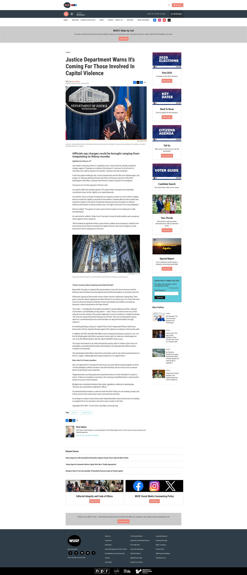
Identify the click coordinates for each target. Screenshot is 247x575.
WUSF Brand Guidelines (163, 553)
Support (130, 20)
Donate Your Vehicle (136, 562)
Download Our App (161, 540)
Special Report (167, 258)
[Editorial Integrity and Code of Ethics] (94, 486)
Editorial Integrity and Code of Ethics (94, 496)
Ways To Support (161, 545)
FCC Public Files (135, 545)
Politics (68, 52)
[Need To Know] (167, 97)
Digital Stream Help (136, 558)
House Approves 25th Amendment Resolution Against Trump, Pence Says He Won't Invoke (97, 458)
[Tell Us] (167, 133)
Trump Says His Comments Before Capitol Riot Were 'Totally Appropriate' (91, 464)
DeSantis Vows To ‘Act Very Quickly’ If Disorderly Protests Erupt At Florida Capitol (94, 471)
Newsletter (108, 545)
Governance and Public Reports (139, 540)
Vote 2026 (167, 72)
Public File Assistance (136, 549)
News (66, 20)
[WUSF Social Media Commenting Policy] (154, 486)
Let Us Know (167, 156)
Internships (108, 562)
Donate (178, 5)
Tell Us (167, 145)
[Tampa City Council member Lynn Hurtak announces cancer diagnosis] (158, 374)
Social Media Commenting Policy (115, 553)
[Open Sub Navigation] (69, 20)
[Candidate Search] (167, 172)
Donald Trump (86, 412)
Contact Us (108, 540)
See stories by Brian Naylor (87, 435)
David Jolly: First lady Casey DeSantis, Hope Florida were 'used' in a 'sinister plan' (172, 337)
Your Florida (167, 218)
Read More (167, 81)
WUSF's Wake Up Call (123, 30)
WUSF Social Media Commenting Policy (154, 496)
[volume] (72, 14)
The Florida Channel (136, 536)
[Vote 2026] (167, 60)
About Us (108, 536)
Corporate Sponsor (161, 536)
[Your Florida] (167, 204)
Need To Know (167, 109)
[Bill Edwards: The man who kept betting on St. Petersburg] (158, 317)
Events (110, 20)
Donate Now (123, 521)
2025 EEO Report (135, 553)
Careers (107, 558)
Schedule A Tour (161, 558)
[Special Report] (167, 246)
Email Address (160, 290)
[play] (66, 14)
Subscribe (124, 38)
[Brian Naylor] (70, 431)
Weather (75, 20)
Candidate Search (167, 184)
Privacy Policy (160, 549)
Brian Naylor (76, 81)
